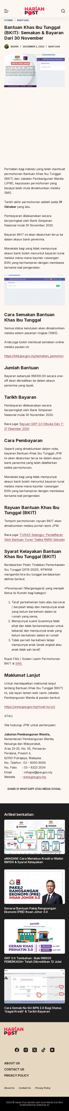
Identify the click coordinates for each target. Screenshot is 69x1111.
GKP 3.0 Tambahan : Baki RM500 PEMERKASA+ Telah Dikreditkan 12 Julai (32, 959)
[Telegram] (41, 797)
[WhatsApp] (53, 797)
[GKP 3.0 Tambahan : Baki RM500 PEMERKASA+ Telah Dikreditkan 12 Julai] (34, 936)
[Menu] (6, 11)
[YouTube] (52, 1050)
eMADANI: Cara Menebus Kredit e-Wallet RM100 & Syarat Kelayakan (33, 860)
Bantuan (54, 46)
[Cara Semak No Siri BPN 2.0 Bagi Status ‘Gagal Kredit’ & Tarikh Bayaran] (34, 986)
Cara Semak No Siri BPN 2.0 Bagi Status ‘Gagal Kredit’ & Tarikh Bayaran (32, 1009)
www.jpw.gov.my (34, 777)
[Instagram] (26, 1050)
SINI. (18, 663)
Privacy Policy (16, 1075)
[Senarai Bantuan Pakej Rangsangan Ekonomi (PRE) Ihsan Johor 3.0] (34, 886)
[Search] (63, 11)
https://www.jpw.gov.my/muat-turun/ (29, 707)
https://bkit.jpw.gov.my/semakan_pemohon (33, 356)
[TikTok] (43, 1050)
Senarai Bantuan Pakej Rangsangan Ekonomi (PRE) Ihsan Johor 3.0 (30, 910)
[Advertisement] (34, 127)
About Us (12, 1063)
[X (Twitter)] (28, 797)
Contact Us (14, 1069)
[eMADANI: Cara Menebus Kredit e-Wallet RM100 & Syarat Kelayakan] (34, 837)
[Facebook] (15, 797)
